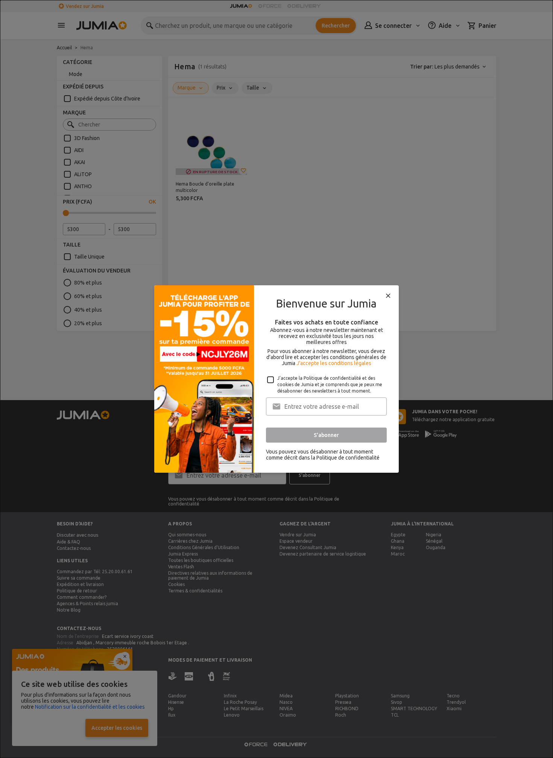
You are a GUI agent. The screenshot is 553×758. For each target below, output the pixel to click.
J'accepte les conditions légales (333, 363)
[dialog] (276, 379)
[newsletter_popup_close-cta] (388, 295)
